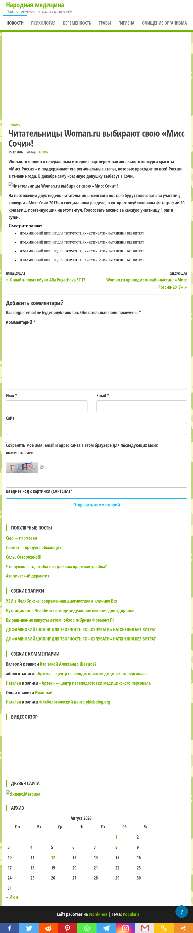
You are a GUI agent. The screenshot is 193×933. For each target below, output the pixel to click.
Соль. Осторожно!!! (23, 557)
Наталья (13, 683)
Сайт (10, 418)
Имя (11, 395)
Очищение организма (164, 23)
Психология (43, 23)
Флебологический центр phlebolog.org (74, 702)
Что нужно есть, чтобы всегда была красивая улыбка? (56, 566)
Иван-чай (44, 692)
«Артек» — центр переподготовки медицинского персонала (91, 673)
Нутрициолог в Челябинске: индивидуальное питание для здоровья (70, 610)
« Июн (12, 897)
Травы (105, 23)
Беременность (77, 23)
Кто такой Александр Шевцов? (68, 664)
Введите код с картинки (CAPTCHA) (38, 491)
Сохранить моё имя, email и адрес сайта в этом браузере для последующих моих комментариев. (82, 448)
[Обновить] (42, 466)
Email (102, 395)
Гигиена (126, 23)
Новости (15, 23)
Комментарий (20, 322)
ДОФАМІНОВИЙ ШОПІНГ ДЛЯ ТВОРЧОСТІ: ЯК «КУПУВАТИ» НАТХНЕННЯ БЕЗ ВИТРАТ (82, 233)
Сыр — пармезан (21, 538)
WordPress (98, 914)
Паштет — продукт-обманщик (33, 547)
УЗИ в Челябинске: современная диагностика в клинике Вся (61, 601)
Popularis (131, 914)
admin (44, 152)
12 (53, 857)
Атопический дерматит (27, 576)
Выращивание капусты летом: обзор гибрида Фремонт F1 (60, 620)
